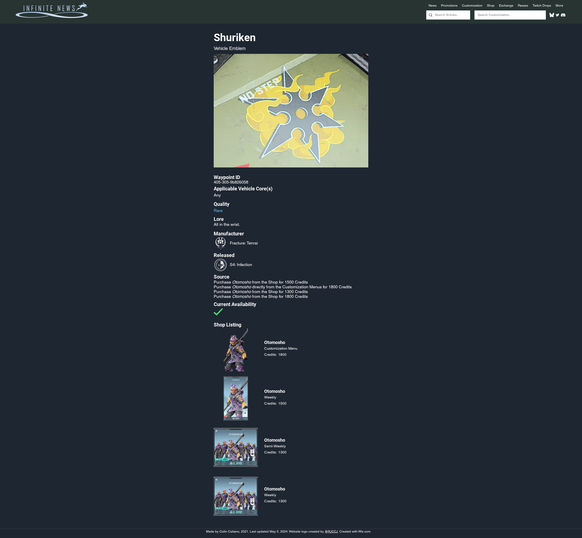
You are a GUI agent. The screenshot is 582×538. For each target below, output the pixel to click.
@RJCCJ (331, 531)
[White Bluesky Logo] (551, 15)
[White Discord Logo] (563, 15)
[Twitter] (557, 15)
